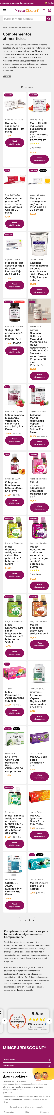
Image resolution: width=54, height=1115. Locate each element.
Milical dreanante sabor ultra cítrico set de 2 (39, 629)
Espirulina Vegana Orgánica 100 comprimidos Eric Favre (38, 701)
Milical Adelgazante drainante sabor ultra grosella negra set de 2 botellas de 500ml (39, 556)
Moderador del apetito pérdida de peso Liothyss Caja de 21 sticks (14, 268)
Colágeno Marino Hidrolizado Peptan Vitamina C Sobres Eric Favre (37, 423)
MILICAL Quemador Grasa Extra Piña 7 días (37, 820)
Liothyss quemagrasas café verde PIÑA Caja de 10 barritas (38, 204)
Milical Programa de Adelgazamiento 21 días (14, 696)
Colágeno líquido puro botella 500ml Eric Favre (13, 486)
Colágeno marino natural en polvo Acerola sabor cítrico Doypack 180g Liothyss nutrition (39, 271)
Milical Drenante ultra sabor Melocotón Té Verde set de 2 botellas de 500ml (14, 633)
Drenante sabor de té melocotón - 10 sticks (14, 127)
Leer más (7, 76)
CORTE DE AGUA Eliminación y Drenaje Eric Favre (13, 888)
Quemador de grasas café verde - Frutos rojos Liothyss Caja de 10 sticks (13, 205)
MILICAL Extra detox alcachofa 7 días (38, 761)
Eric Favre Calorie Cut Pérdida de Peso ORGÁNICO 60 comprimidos (14, 764)
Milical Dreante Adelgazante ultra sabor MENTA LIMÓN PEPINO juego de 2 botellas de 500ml (14, 824)
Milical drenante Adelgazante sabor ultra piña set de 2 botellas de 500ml (13, 555)
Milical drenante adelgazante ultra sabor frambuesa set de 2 (38, 489)
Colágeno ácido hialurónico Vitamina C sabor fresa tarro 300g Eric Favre (14, 422)
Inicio (5, 28)
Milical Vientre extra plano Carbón (39, 885)
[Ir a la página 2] (33, 920)
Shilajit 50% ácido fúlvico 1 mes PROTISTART (14, 334)
